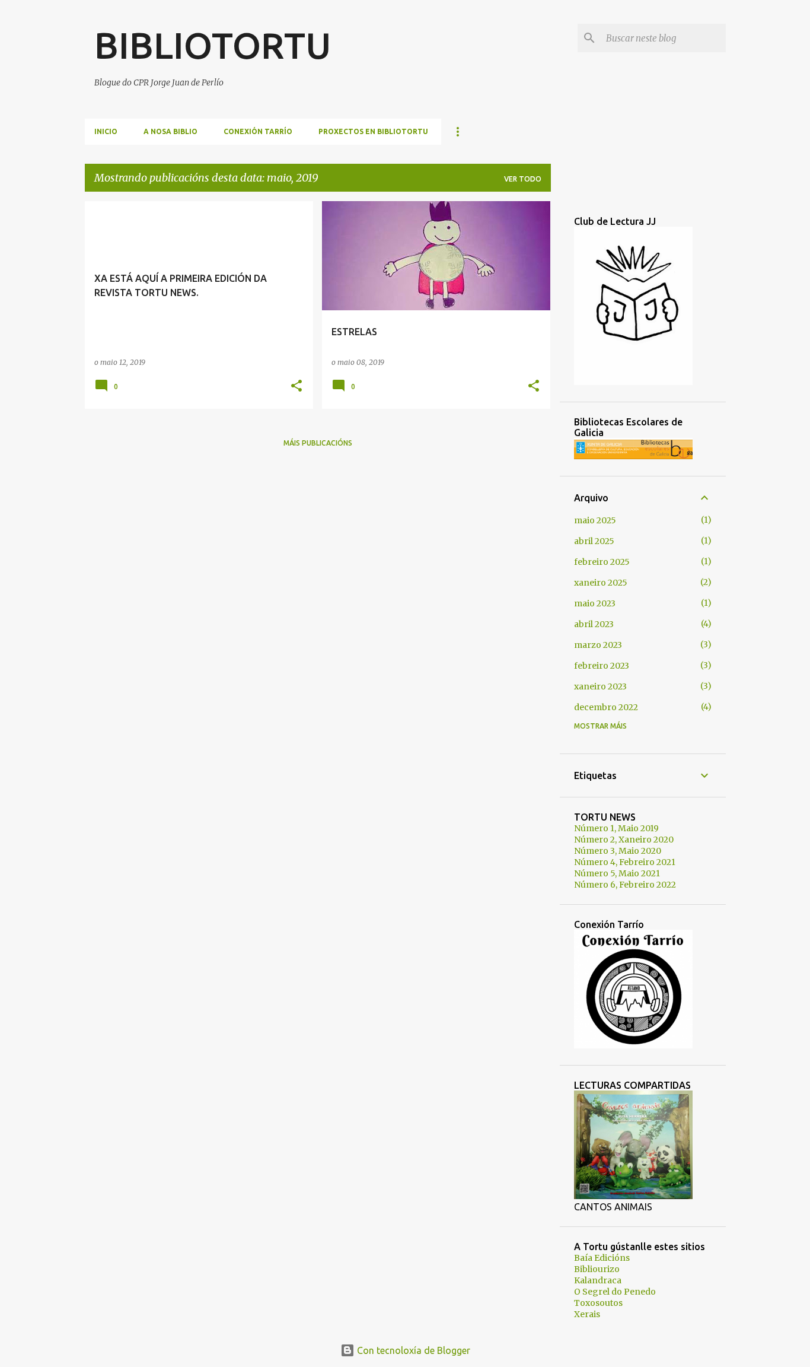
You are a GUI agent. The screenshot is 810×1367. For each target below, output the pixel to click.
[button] (296, 387)
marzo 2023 (598, 645)
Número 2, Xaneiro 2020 (624, 839)
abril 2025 (594, 541)
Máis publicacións (317, 443)
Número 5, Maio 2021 (617, 873)
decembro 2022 (606, 707)
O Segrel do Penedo (615, 1291)
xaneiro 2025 (600, 582)
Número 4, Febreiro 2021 (624, 862)
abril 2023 (594, 624)
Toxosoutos (598, 1303)
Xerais (587, 1314)
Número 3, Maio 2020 (617, 850)
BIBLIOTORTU (212, 45)
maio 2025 (595, 520)
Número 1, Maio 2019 (616, 828)
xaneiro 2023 (600, 686)
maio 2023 (595, 603)
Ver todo (522, 179)
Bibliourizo (597, 1269)
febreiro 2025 (602, 562)
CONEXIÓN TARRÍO (258, 131)
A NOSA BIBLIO (170, 131)
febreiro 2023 (601, 665)
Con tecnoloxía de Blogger (412, 1350)
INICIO (105, 131)
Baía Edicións (602, 1257)
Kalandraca (597, 1280)
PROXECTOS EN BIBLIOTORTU (373, 131)
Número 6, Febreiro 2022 (625, 884)
